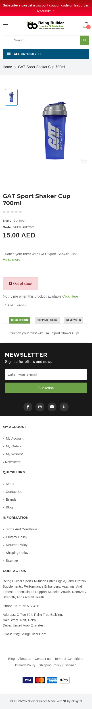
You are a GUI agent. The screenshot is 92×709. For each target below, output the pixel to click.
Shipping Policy (17, 553)
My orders (13, 446)
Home (7, 67)
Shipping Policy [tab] (47, 320)
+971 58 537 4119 (27, 606)
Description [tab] (19, 320)
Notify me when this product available (40, 296)
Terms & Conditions (69, 658)
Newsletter (13, 462)
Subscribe (46, 388)
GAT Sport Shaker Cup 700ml (41, 67)
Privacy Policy (16, 537)
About (9, 484)
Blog (9, 507)
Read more (11, 259)
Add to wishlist (17, 305)
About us (24, 658)
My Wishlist (14, 454)
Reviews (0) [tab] (73, 320)
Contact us (13, 491)
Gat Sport (19, 220)
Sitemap (11, 560)
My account (14, 438)
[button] (46, 54)
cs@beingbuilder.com (29, 634)
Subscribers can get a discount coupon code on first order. (46, 5)
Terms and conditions (21, 529)
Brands (11, 499)
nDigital (76, 701)
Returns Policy (16, 545)
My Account (44, 11)
